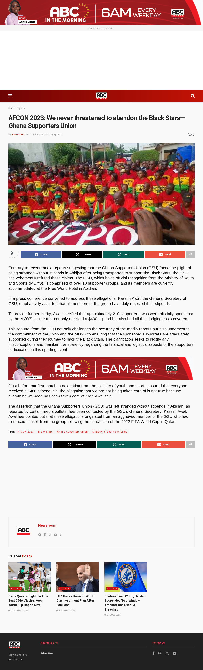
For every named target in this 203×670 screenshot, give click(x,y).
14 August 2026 (19, 610)
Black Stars (45, 431)
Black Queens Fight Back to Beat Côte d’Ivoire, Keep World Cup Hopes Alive (28, 600)
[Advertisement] (101, 60)
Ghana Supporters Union (72, 431)
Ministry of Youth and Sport (109, 431)
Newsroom (18, 134)
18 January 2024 (40, 134)
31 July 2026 (113, 615)
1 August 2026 (66, 610)
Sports (21, 108)
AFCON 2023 (26, 431)
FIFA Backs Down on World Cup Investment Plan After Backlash (75, 600)
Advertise (46, 653)
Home (11, 108)
